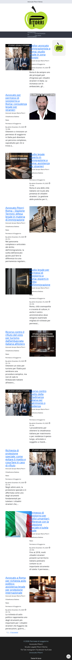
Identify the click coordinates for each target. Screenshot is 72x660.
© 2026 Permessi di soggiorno (36, 641)
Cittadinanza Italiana (40, 34)
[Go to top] (68, 656)
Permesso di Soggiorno (32, 35)
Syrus (39, 658)
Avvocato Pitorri (36, 653)
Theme (33, 658)
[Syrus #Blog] (36, 17)
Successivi (14, 632)
